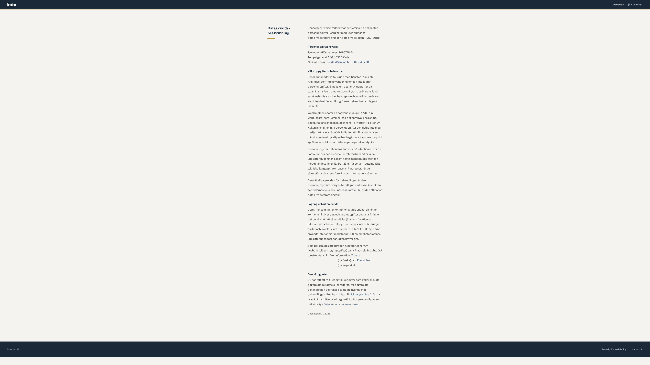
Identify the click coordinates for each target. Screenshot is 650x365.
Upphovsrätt (637, 349)
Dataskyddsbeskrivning (614, 349)
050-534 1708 (360, 62)
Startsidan (618, 4)
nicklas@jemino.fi (338, 62)
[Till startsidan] (11, 4)
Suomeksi (636, 4)
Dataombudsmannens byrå (341, 304)
